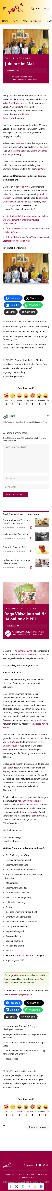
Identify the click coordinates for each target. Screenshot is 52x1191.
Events (8, 608)
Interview (7, 1079)
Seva (45, 364)
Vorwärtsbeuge (10, 745)
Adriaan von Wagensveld (29, 800)
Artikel (17, 1071)
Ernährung (26, 1075)
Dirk (17, 77)
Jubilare (31, 360)
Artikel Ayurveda (28, 1071)
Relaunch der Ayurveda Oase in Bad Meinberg (27, 326)
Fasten (10, 767)
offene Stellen (28, 364)
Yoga (44, 1083)
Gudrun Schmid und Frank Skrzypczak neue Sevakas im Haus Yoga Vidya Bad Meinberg (24, 346)
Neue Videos (12, 1058)
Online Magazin (21, 1083)
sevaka (6, 368)
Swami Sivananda (39, 150)
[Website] (48, 416)
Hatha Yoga (31, 608)
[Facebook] (36, 1165)
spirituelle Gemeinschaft (21, 368)
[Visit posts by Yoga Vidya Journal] (8, 633)
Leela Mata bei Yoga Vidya (15, 533)
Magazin (39, 1079)
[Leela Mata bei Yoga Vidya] (42, 536)
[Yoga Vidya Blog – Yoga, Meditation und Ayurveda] (7, 1165)
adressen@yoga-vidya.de (20, 994)
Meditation (8, 1083)
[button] (5, 8)
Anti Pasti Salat (22, 955)
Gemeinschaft (25, 58)
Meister (39, 360)
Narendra (19, 143)
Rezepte (37, 1083)
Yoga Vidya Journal (23, 632)
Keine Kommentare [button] (38, 1127)
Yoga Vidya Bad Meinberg (14, 372)
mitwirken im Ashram (12, 364)
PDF (30, 1083)
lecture (16, 1079)
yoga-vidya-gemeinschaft (14, 376)
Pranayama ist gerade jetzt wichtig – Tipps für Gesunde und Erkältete (25, 1052)
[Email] (35, 1186)
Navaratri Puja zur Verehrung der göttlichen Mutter (16, 521)
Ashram (20, 99)
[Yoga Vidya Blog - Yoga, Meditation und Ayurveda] (15, 8)
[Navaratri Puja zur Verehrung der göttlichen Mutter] (42, 522)
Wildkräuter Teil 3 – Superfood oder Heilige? (26, 321)
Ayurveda (7, 719)
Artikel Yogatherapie (12, 1075)
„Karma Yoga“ (19, 150)
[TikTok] (47, 1165)
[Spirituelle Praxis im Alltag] (42, 550)
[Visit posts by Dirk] (8, 78)
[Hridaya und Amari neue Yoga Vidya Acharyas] (42, 563)
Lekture (31, 1079)
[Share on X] (17, 1186)
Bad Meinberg (11, 58)
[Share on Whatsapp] (23, 1186)
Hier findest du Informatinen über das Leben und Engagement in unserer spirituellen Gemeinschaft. (25, 220)
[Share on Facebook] (11, 1186)
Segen (39, 364)
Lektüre (23, 1079)
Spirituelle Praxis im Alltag (15, 547)
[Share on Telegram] (29, 1186)
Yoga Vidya (8, 154)
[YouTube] (40, 1165)
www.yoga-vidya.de (27, 654)
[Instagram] (43, 1165)
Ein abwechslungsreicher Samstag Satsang (26, 331)
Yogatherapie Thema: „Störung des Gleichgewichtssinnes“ (21, 1028)
